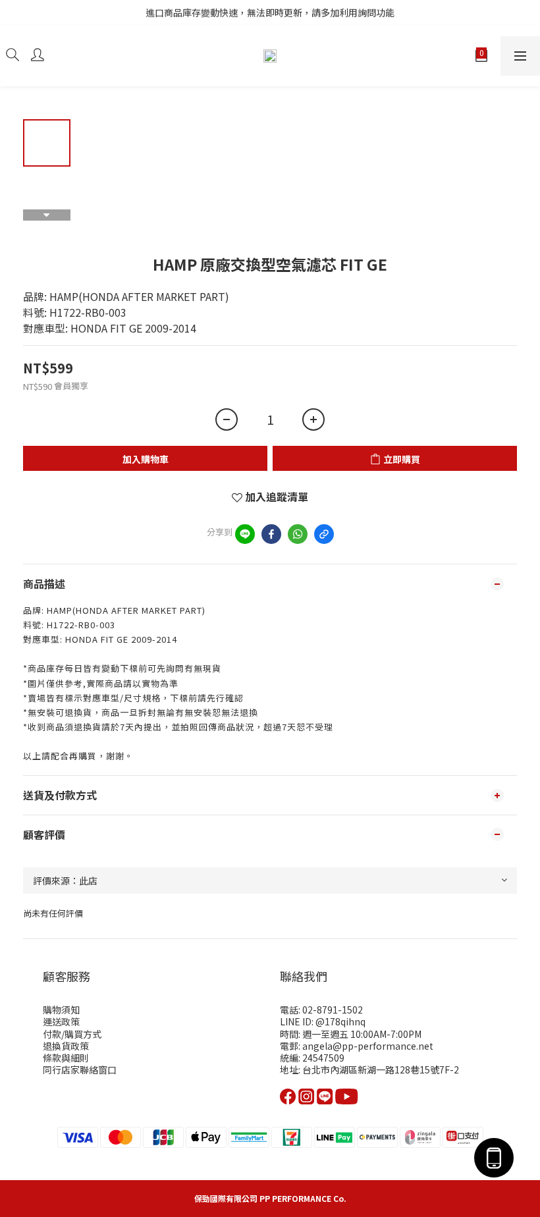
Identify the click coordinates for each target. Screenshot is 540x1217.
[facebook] (271, 534)
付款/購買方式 (72, 1034)
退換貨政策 (66, 1045)
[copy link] (324, 534)
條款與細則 (66, 1057)
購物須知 (61, 1009)
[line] (245, 534)
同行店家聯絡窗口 (80, 1069)
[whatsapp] (298, 534)
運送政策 (61, 1021)
